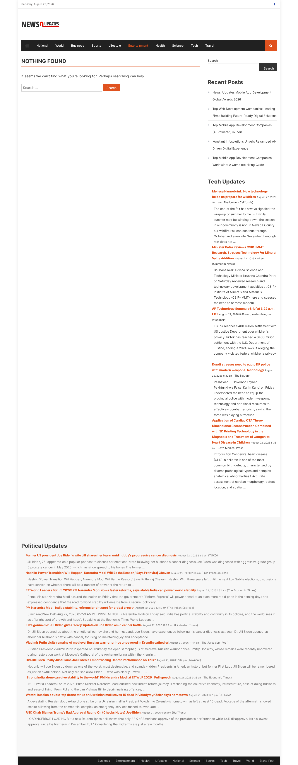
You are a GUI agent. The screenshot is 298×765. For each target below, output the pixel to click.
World (59, 45)
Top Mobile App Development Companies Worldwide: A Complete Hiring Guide (242, 161)
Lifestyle (115, 45)
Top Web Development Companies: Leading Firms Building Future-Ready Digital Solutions (244, 112)
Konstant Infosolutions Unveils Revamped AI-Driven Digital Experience (244, 144)
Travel (209, 45)
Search (213, 60)
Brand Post (267, 760)
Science (177, 45)
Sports (96, 45)
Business (77, 45)
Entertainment (138, 45)
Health (160, 45)
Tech (194, 45)
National (42, 45)
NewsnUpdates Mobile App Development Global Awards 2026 (241, 95)
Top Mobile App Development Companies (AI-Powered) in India (242, 128)
